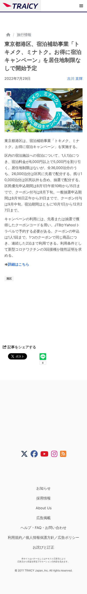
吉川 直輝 (75, 78)
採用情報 (43, 498)
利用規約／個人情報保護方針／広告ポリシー (43, 537)
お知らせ (43, 488)
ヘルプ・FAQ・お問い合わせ (43, 527)
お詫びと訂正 (43, 547)
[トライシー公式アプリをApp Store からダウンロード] (46, 471)
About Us (44, 508)
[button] (81, 6)
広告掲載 (43, 518)
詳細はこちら (18, 264)
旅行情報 (24, 34)
